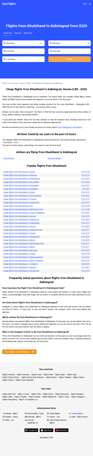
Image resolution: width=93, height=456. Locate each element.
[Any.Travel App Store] (46, 431)
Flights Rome (48, 394)
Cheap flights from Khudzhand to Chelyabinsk (21, 223)
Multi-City (28, 33)
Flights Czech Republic (24, 380)
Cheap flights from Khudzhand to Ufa (18, 206)
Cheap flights (55, 413)
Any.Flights (9, 3)
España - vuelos (11, 417)
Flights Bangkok (77, 394)
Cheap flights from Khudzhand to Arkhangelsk (21, 237)
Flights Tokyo (63, 397)
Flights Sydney (34, 397)
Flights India (48, 374)
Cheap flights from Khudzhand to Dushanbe (20, 189)
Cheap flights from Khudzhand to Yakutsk (19, 267)
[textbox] (23, 43)
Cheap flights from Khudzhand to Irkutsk (19, 226)
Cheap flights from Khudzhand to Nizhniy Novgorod (23, 243)
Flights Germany (23, 374)
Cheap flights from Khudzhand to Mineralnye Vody (23, 209)
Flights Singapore (78, 397)
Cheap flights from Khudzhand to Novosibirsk (21, 182)
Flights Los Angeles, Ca (28, 399)
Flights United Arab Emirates (32, 377)
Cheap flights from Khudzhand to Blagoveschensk (23, 257)
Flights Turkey (78, 377)
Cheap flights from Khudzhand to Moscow (20, 175)
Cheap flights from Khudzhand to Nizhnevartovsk (22, 230)
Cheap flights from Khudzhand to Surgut (19, 172)
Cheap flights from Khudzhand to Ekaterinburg (21, 179)
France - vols (55, 417)
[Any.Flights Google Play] (31, 431)
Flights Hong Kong (9, 399)
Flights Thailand (65, 377)
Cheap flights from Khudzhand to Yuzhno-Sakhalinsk (24, 213)
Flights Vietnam (8, 374)
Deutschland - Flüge (35, 413)
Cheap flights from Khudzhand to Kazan (19, 192)
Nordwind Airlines (54, 158)
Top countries (46, 369)
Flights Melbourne (49, 397)
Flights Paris (36, 394)
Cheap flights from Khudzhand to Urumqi (19, 233)
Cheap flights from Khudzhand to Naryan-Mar (21, 271)
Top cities (46, 388)
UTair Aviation (8, 158)
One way (17, 33)
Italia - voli (9, 420)
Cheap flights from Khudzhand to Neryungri (20, 250)
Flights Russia (51, 377)
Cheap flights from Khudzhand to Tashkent (20, 264)
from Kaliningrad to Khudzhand (70, 127)
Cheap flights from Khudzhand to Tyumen (19, 199)
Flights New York (9, 394)
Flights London (23, 394)
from (85, 172)
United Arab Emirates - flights (58, 421)
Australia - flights (34, 417)
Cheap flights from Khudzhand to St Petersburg (22, 196)
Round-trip (8, 33)
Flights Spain (60, 374)
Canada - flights (11, 413)
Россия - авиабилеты (32, 421)
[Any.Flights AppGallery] (61, 431)
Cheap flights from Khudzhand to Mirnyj (19, 247)
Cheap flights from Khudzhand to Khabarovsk (21, 219)
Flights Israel (36, 374)
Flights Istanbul (20, 397)
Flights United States (10, 377)
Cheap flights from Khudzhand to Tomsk (19, 254)
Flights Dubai (7, 397)
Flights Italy (71, 374)
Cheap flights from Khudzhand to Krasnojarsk (21, 185)
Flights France (8, 380)
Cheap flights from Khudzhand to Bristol (19, 240)
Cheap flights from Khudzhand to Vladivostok (21, 202)
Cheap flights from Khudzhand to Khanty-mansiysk (23, 260)
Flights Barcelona (62, 394)
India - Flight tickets (80, 417)
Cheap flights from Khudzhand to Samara (19, 216)
